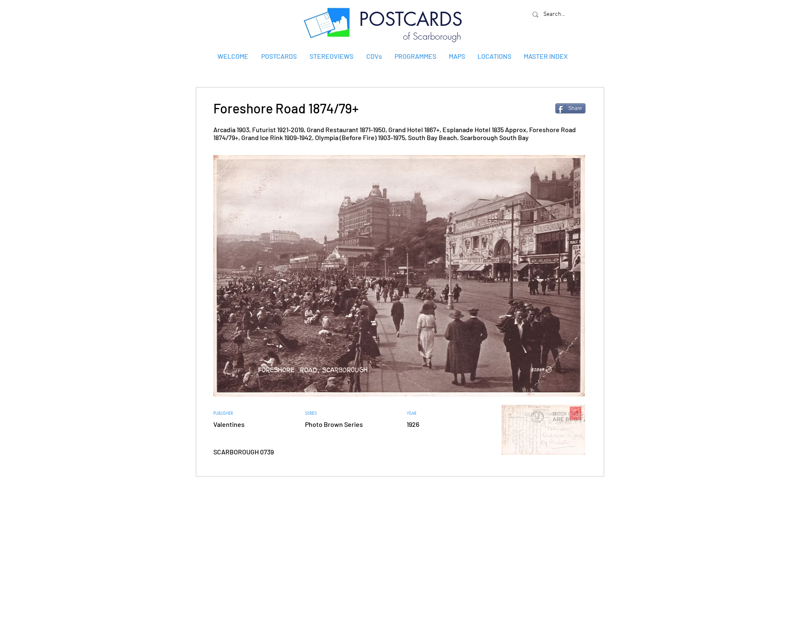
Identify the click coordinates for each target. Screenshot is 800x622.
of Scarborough (432, 36)
